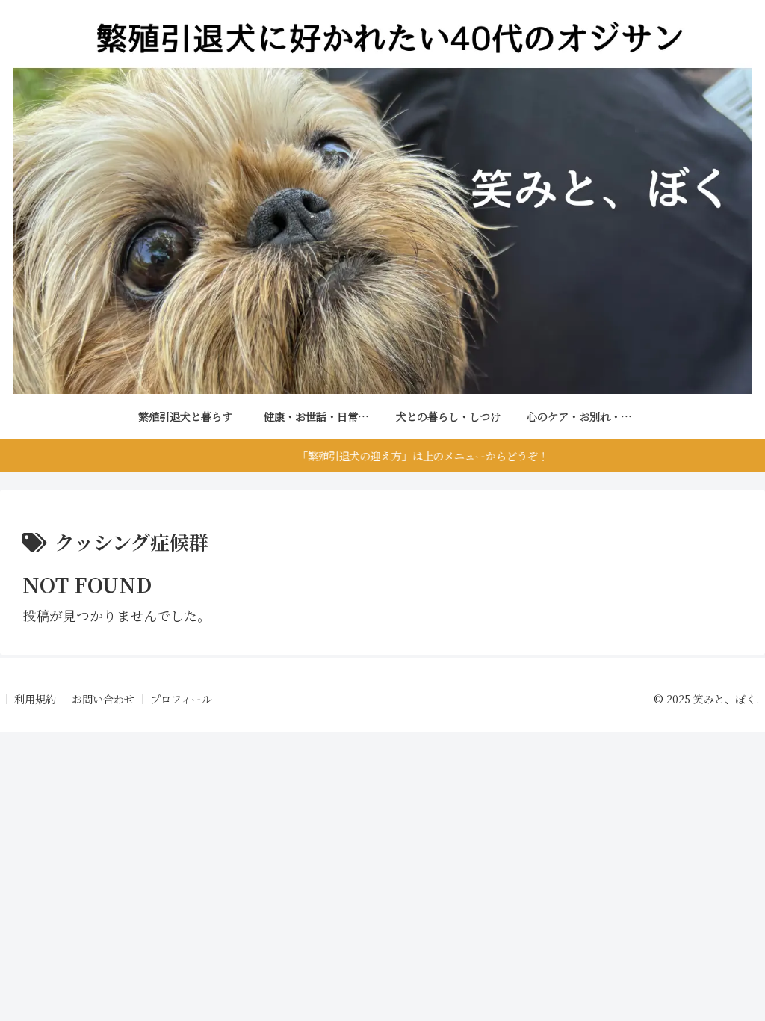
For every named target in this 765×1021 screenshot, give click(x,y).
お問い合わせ (103, 699)
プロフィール (181, 699)
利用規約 (35, 699)
